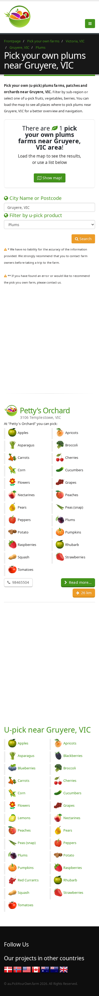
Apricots (69, 743)
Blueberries (27, 768)
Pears (67, 830)
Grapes (68, 805)
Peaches (24, 830)
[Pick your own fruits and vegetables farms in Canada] (36, 969)
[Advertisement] (49, 338)
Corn (21, 793)
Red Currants (28, 880)
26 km (86, 592)
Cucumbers (72, 793)
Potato (68, 855)
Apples (23, 743)
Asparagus (26, 755)
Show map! (51, 177)
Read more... (80, 582)
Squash (23, 892)
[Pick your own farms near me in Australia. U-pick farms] (20, 16)
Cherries (69, 780)
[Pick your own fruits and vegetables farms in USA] (26, 969)
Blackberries (73, 755)
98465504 (20, 582)
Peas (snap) (27, 842)
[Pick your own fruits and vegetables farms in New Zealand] (54, 969)
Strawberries (73, 892)
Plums (22, 855)
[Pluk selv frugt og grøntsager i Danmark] (8, 969)
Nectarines (72, 817)
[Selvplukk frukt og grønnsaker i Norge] (17, 969)
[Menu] (90, 23)
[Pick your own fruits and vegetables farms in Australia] (45, 969)
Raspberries (72, 867)
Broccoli (69, 768)
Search (85, 238)
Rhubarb (70, 880)
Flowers (24, 805)
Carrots (23, 780)
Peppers (69, 842)
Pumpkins (26, 867)
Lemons (24, 817)
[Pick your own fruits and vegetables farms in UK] (63, 969)
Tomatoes (25, 905)
